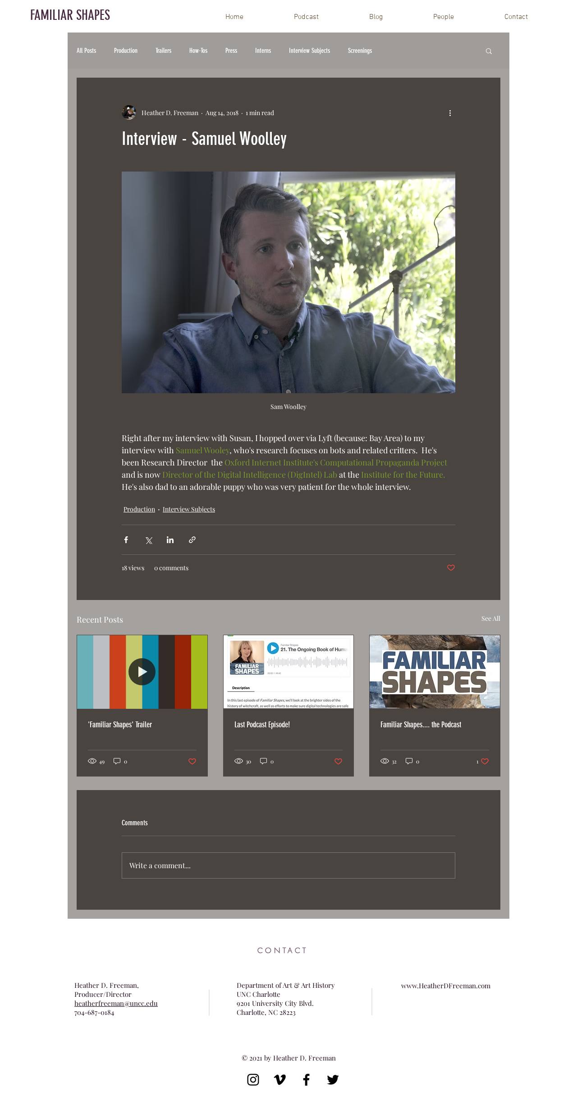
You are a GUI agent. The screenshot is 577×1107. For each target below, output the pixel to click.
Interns (263, 51)
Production (125, 51)
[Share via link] (192, 539)
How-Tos (198, 51)
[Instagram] (253, 1080)
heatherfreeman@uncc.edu (116, 1003)
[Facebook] (306, 1080)
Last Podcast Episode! (262, 725)
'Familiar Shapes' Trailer (120, 725)
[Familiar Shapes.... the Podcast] (435, 671)
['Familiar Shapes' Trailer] (142, 671)
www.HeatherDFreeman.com (445, 985)
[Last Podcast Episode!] (289, 671)
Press (231, 51)
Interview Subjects (309, 51)
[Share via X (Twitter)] (148, 539)
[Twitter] (333, 1080)
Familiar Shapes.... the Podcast (420, 725)
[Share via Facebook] (126, 539)
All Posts (86, 51)
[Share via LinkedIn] (170, 539)
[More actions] (449, 112)
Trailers (163, 51)
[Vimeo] (280, 1080)
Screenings (360, 51)
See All (490, 618)
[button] (489, 50)
